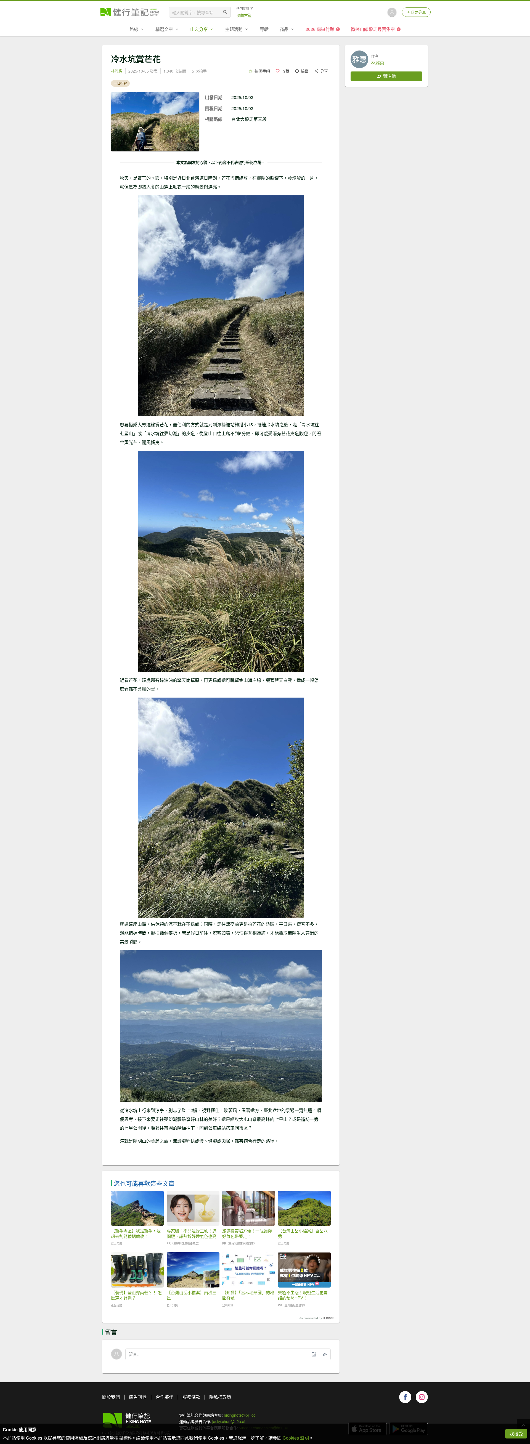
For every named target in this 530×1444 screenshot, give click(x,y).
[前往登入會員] (392, 12)
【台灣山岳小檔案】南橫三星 (191, 1295)
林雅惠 (117, 71)
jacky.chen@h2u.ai (228, 1421)
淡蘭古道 (244, 15)
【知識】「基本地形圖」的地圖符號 (248, 1295)
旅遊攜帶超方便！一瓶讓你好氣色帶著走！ (247, 1233)
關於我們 (111, 1397)
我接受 (516, 1433)
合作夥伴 (164, 1397)
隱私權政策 (220, 1397)
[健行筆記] (129, 12)
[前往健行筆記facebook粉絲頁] (405, 1397)
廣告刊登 (138, 1397)
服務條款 (191, 1397)
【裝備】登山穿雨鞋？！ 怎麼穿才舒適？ (136, 1295)
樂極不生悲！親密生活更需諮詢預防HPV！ (303, 1295)
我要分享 (418, 12)
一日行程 (120, 83)
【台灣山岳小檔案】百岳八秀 (303, 1233)
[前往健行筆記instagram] (422, 1397)
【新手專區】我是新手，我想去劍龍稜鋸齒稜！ (136, 1233)
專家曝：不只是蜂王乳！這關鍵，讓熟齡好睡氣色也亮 (191, 1233)
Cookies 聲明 (296, 1438)
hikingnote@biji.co (240, 1415)
